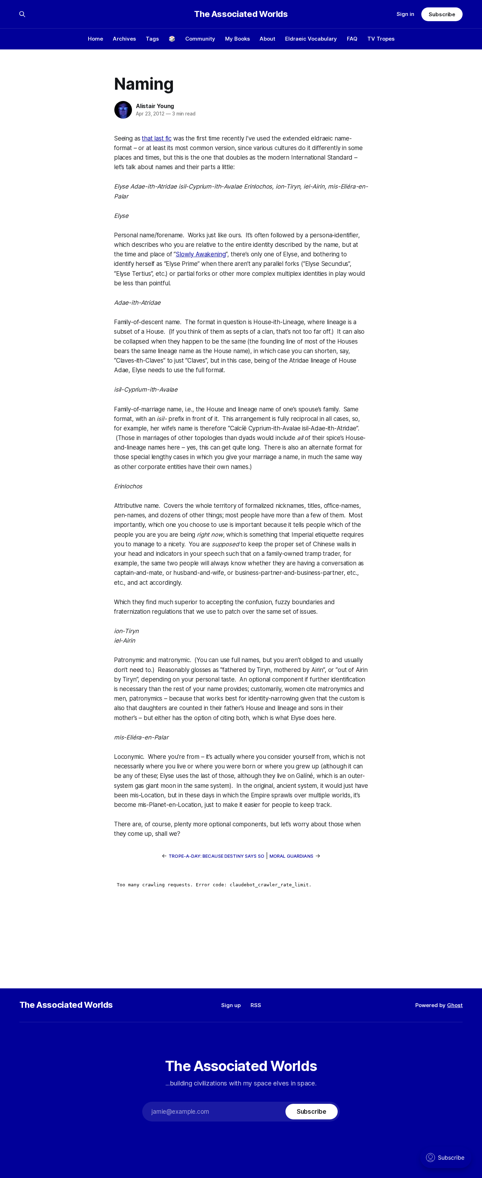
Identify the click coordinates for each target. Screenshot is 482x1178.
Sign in (405, 14)
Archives (124, 38)
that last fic (156, 138)
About (267, 38)
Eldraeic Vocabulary (311, 38)
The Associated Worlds (241, 14)
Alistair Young (155, 105)
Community (200, 38)
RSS (256, 1005)
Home (95, 38)
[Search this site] (22, 14)
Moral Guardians (291, 856)
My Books (237, 38)
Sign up (231, 1005)
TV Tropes (380, 38)
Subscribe (442, 14)
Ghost (455, 1005)
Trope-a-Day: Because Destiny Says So (216, 856)
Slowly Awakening (200, 254)
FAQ (352, 38)
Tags (152, 38)
